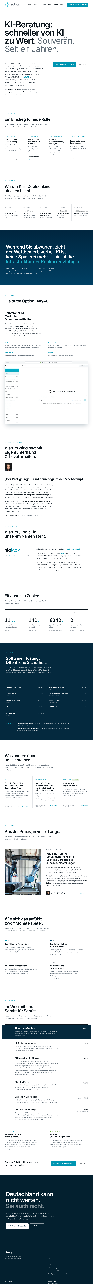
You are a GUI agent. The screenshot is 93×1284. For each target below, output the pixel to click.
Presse (49, 4)
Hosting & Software (53, 1265)
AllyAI (29, 4)
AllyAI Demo (82, 64)
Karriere (62, 4)
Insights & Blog (8, 1281)
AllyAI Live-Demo (37, 1226)
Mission (36, 4)
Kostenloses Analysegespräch (78, 5)
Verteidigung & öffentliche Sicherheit (57, 1274)
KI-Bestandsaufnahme (34, 156)
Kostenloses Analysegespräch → (63, 1164)
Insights (56, 4)
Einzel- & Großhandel (53, 1271)
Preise (49, 1258)
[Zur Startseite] (12, 4)
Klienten (42, 4)
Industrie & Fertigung (53, 1268)
